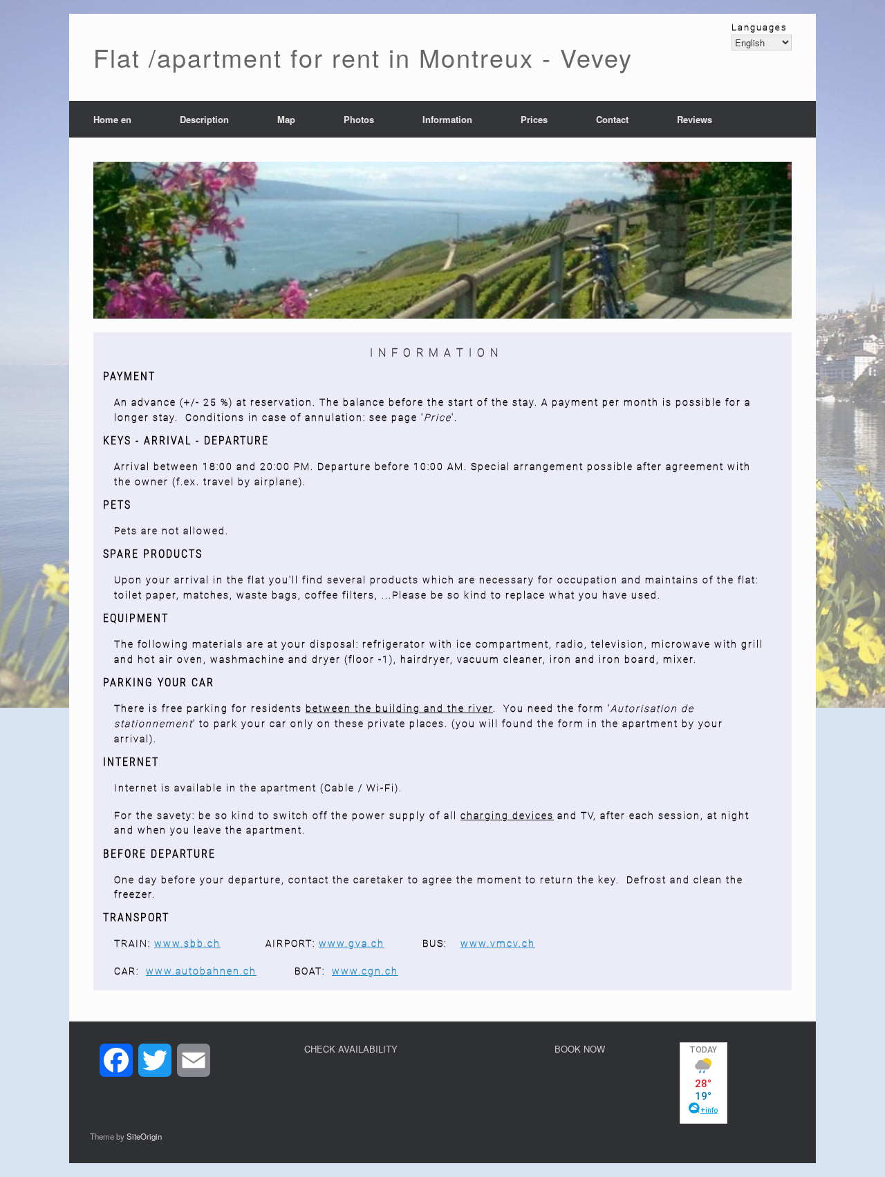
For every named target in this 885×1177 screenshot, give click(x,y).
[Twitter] (155, 1060)
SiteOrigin (144, 1136)
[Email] (193, 1060)
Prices (534, 119)
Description (204, 119)
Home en (112, 119)
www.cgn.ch (365, 971)
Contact (612, 119)
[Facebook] (116, 1060)
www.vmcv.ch (497, 943)
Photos (359, 119)
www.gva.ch (351, 943)
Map (286, 119)
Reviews (694, 119)
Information (447, 119)
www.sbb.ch (187, 943)
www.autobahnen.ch (201, 971)
